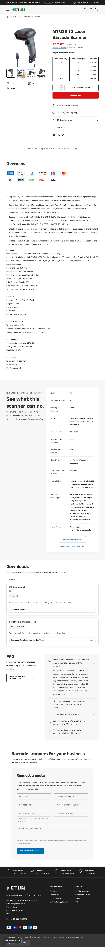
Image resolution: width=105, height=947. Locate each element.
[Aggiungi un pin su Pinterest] (63, 135)
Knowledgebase (82, 2)
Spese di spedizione (59, 48)
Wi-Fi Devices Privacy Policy (74, 937)
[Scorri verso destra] (41, 62)
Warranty (79, 898)
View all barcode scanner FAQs (17, 678)
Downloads (63, 148)
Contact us (54, 894)
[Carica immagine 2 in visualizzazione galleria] (21, 73)
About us (53, 891)
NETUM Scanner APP (83, 891)
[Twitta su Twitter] (58, 135)
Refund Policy (36, 937)
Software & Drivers (82, 894)
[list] (52, 872)
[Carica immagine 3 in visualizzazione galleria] (31, 73)
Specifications (48, 148)
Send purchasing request (30, 850)
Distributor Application (59, 902)
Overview (33, 148)
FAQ (75, 148)
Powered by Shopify (23, 937)
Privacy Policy (47, 937)
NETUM (13, 937)
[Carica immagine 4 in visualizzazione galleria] (41, 73)
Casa (10, 17)
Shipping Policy (56, 898)
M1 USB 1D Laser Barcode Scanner (27, 17)
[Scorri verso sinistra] (36, 62)
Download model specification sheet (72, 546)
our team (48, 2)
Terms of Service (59, 937)
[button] (8, 9)
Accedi (96, 2)
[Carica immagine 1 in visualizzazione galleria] (10, 73)
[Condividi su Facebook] (54, 135)
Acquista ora (75, 95)
